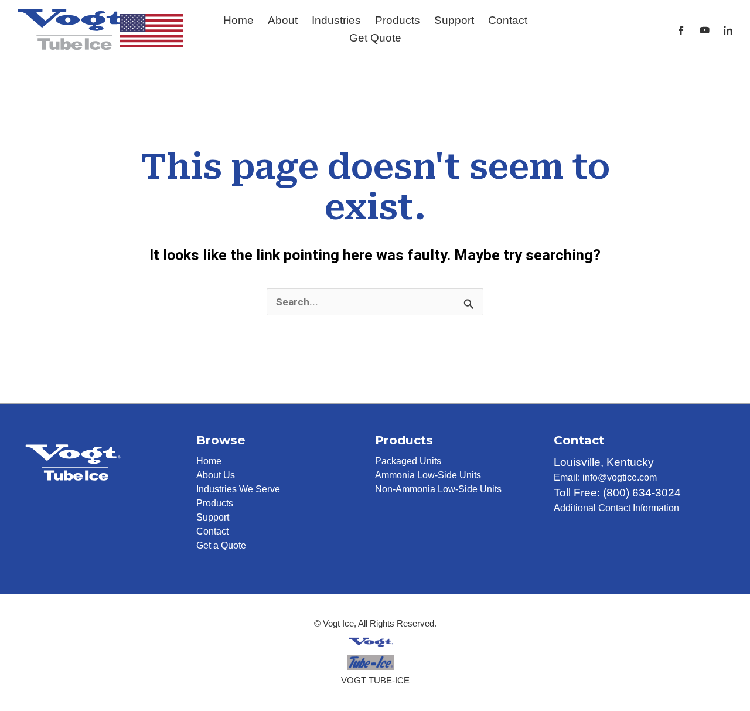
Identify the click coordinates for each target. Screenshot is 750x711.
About (283, 20)
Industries (336, 20)
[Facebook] (681, 30)
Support (454, 20)
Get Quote (375, 38)
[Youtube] (705, 30)
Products (397, 20)
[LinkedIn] (728, 30)
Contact (507, 20)
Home (238, 20)
